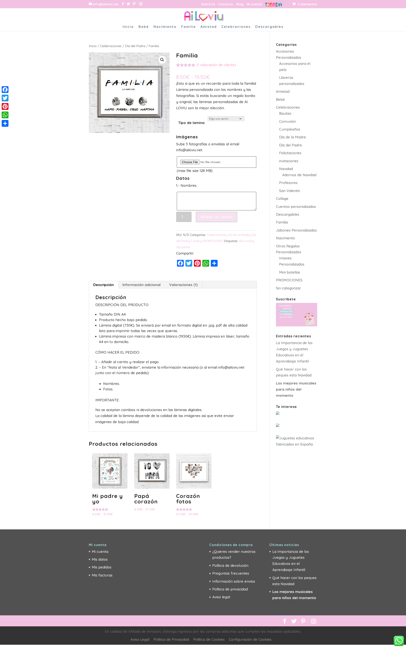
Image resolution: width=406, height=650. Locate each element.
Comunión (287, 121)
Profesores (288, 182)
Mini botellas (289, 272)
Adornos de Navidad (299, 175)
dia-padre (183, 247)
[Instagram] (140, 4)
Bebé (144, 27)
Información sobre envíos (233, 581)
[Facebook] (5, 89)
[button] (162, 60)
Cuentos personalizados (296, 206)
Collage (282, 198)
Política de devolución (230, 565)
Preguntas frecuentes (230, 573)
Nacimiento (165, 27)
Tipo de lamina (191, 122)
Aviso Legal (139, 639)
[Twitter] (5, 98)
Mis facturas (102, 575)
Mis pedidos (101, 567)
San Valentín (289, 190)
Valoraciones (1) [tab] (183, 284)
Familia (188, 27)
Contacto (225, 4)
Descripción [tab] (103, 284)
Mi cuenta (254, 4)
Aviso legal (221, 597)
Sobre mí (208, 4)
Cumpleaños (289, 129)
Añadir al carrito (216, 216)
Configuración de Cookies (250, 639)
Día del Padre (135, 46)
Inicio (128, 27)
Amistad (208, 27)
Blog (239, 4)
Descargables (269, 27)
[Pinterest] (134, 4)
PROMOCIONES (213, 241)
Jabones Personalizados (296, 230)
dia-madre (246, 241)
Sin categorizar (288, 288)
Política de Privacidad (171, 639)
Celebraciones (236, 27)
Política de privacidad (230, 589)
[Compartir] (5, 123)
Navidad (286, 168)
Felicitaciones (290, 153)
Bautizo (285, 113)
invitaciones (288, 161)
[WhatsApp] (5, 115)
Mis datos (100, 559)
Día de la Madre (239, 235)
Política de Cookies (209, 639)
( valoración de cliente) (216, 65)
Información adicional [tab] (141, 284)
